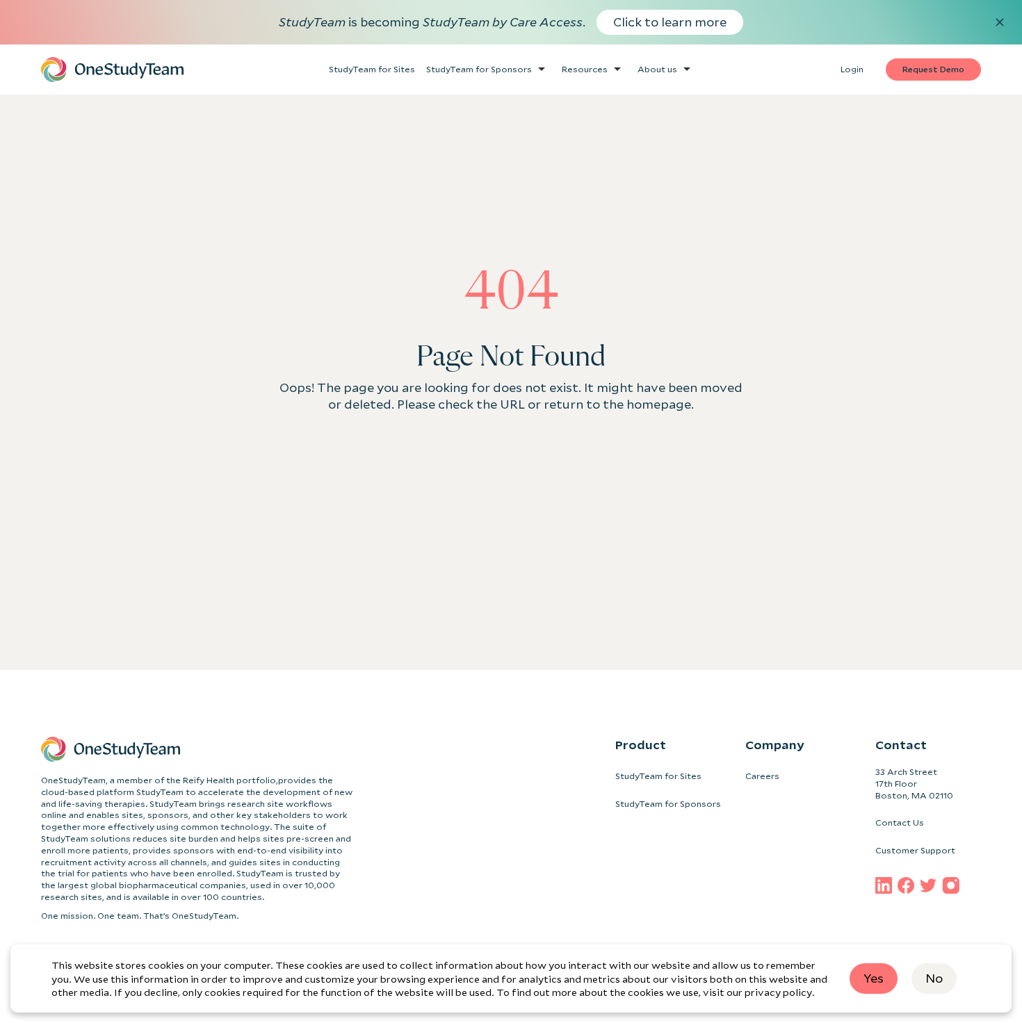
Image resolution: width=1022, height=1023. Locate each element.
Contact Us (899, 822)
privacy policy (778, 992)
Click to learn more (670, 22)
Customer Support (915, 850)
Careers (762, 776)
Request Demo (933, 69)
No (934, 978)
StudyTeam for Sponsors (668, 804)
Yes (873, 978)
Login (852, 69)
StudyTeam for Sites (658, 776)
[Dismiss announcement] (1000, 22)
